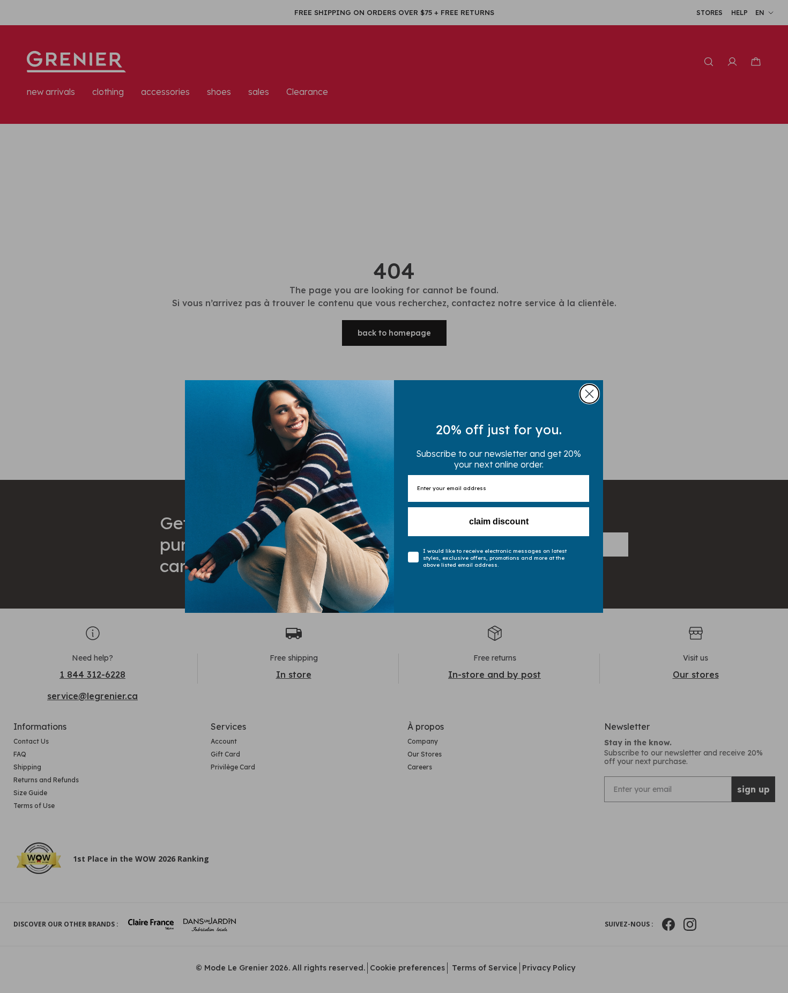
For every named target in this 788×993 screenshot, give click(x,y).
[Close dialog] (589, 393)
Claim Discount (499, 521)
